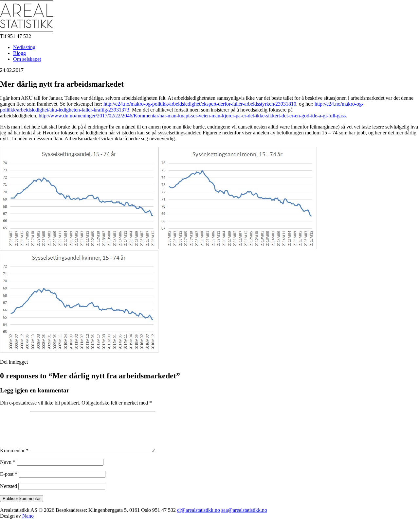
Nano (28, 516)
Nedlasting (24, 47)
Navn (7, 462)
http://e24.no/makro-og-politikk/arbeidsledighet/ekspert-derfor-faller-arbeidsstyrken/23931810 (199, 104)
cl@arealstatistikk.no (198, 510)
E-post (8, 474)
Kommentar (14, 450)
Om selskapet (27, 59)
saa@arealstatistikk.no (244, 510)
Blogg (19, 53)
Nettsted (8, 486)
